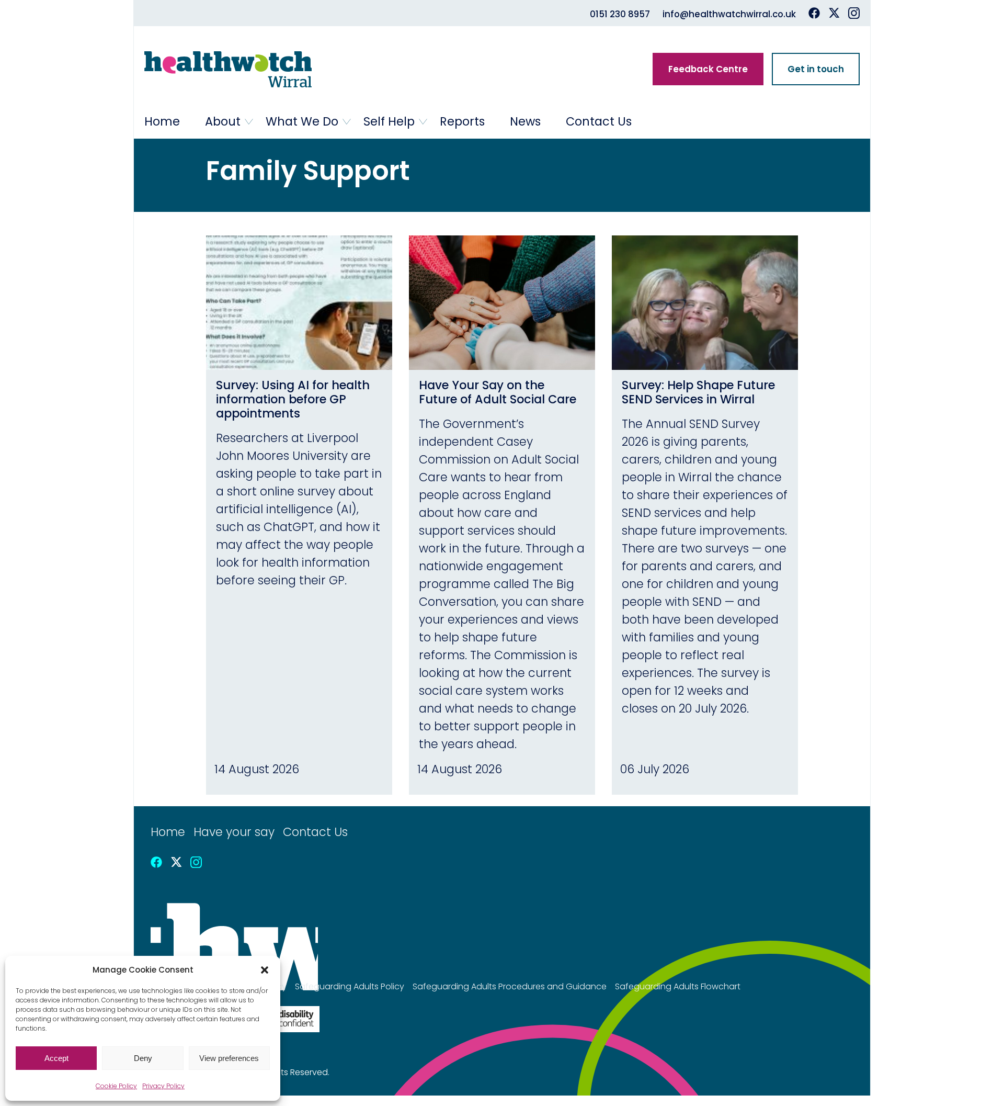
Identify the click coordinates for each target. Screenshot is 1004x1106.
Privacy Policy (163, 1085)
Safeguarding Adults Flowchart (677, 986)
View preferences (229, 1058)
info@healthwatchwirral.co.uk (729, 14)
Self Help (389, 121)
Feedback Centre (708, 69)
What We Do (302, 121)
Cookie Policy (116, 1085)
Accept (56, 1058)
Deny (143, 1058)
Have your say (234, 831)
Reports (462, 121)
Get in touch (816, 69)
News (525, 121)
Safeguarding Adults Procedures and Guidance (510, 986)
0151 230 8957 (620, 14)
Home (162, 121)
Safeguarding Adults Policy (349, 986)
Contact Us (599, 121)
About (223, 121)
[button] (264, 970)
